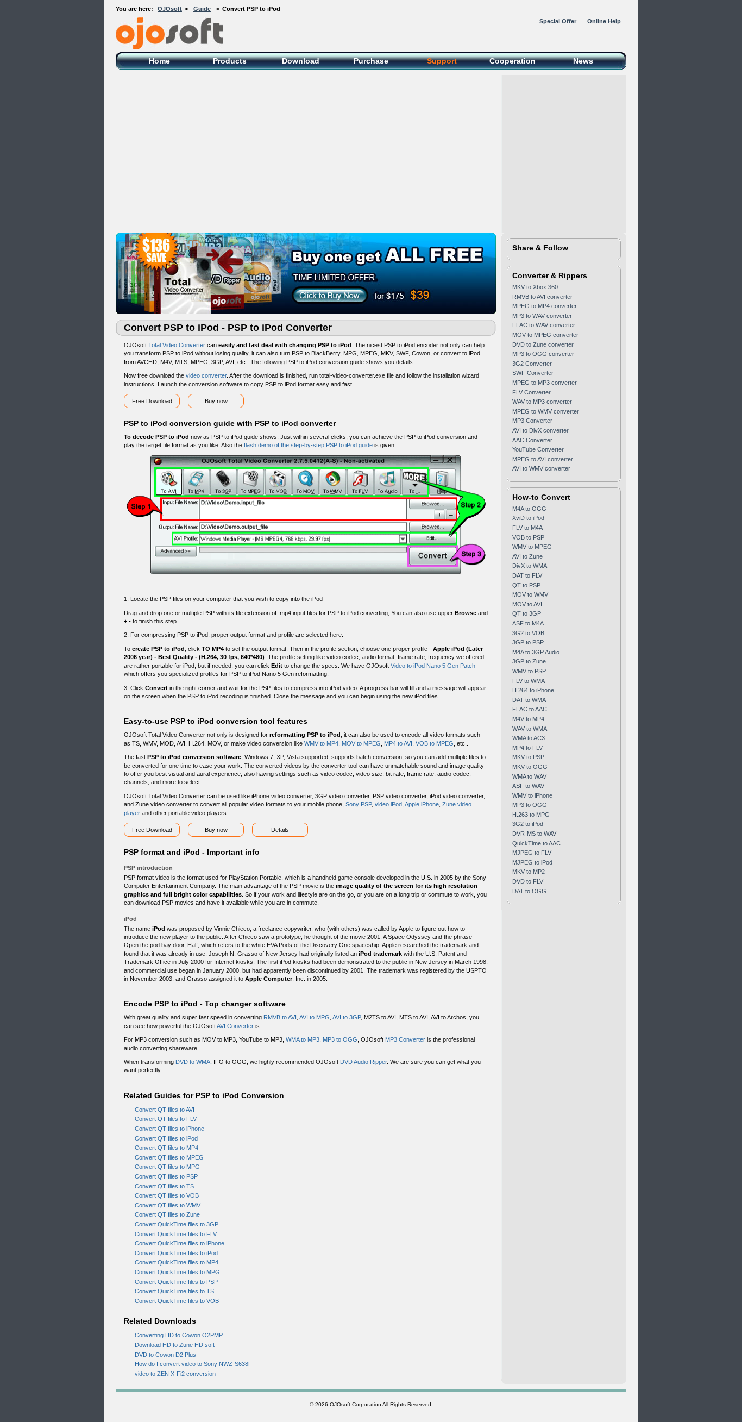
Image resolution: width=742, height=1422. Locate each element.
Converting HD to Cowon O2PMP (179, 1335)
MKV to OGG (530, 766)
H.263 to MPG (531, 814)
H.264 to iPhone (533, 690)
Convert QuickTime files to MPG (177, 1272)
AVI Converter (235, 1026)
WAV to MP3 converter (542, 401)
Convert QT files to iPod (166, 1138)
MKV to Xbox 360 (535, 287)
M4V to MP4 (528, 719)
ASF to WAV (528, 785)
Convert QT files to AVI (164, 1109)
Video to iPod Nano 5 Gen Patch (433, 665)
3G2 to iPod (527, 823)
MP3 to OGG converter (543, 353)
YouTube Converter (538, 449)
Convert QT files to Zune (167, 1214)
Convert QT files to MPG (167, 1166)
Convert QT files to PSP (166, 1176)
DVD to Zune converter (543, 344)
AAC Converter (532, 440)
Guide (202, 8)
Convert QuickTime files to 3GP (176, 1224)
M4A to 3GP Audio (535, 652)
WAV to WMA (529, 728)
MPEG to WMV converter (545, 411)
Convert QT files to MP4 (166, 1147)
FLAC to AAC (529, 709)
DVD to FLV (527, 881)
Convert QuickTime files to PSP (176, 1282)
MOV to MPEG (361, 743)
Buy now (216, 401)
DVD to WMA (192, 1061)
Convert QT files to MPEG (169, 1157)
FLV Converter (531, 392)
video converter (206, 375)
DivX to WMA (529, 565)
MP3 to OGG (340, 1039)
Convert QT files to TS (164, 1186)
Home (159, 61)
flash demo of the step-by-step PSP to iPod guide (308, 445)
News (583, 61)
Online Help (604, 21)
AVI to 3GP (346, 1017)
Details (280, 829)
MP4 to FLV (527, 747)
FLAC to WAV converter (543, 325)
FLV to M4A (527, 527)
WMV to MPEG (532, 546)
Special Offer (557, 21)
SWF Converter (533, 372)
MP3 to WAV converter (542, 315)
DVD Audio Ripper (363, 1061)
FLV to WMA (528, 681)
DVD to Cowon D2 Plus (165, 1354)
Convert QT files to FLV (166, 1119)
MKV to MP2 (528, 871)
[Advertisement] (371, 151)
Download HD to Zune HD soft (175, 1345)
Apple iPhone (422, 804)
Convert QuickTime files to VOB (177, 1301)
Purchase (371, 61)
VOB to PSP (528, 537)
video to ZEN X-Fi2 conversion (175, 1373)
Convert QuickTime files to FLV (176, 1234)
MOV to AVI (527, 604)
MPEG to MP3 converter (544, 382)
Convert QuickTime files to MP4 (176, 1262)
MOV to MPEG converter (545, 334)
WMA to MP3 (302, 1039)
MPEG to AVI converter (542, 459)
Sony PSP (358, 804)
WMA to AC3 (528, 738)
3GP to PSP (528, 642)
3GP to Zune (529, 661)
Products (230, 61)
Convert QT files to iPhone (169, 1128)
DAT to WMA (529, 700)
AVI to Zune (527, 556)
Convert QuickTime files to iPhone (179, 1243)
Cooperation (512, 61)
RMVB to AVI (280, 1017)
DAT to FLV (527, 575)
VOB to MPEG (435, 743)
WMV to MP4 (321, 743)
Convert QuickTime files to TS (174, 1291)
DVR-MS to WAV (534, 833)
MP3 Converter (405, 1039)
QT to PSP (526, 585)
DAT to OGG (529, 891)
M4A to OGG (529, 508)
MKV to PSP (528, 757)
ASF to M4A (528, 623)
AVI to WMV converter (541, 468)
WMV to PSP (529, 671)
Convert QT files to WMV (167, 1205)
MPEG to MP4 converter (544, 306)
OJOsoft (170, 8)
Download (300, 61)
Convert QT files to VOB (167, 1195)
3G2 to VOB (528, 633)
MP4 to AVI (398, 743)
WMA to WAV (529, 776)
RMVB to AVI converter (542, 296)
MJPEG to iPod (532, 862)
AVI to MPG (314, 1017)
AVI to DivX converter (540, 430)
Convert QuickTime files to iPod (176, 1253)
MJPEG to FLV (531, 852)
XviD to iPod (528, 518)
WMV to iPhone (532, 795)
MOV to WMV (530, 594)
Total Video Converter (176, 345)
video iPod (388, 804)
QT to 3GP (526, 613)
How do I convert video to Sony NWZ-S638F (193, 1364)
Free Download (152, 401)
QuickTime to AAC (536, 843)
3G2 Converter (532, 363)
